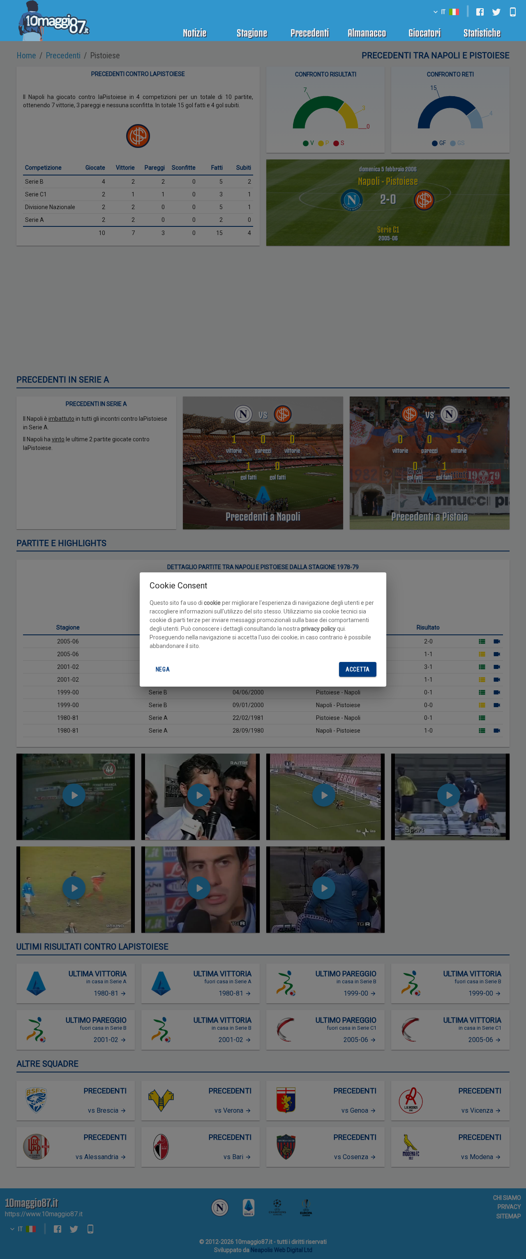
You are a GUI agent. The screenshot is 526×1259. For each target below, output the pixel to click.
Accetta (358, 669)
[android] (513, 12)
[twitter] (496, 12)
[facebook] (480, 12)
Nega (163, 669)
